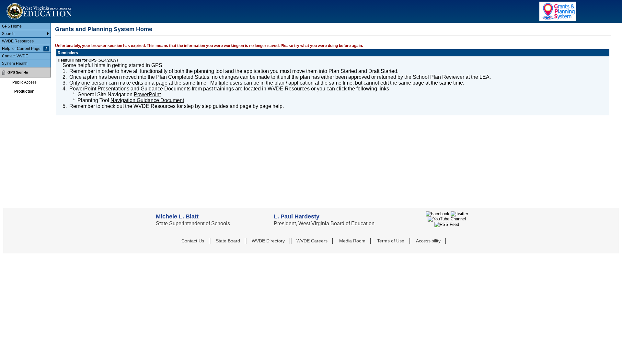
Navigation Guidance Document (147, 100)
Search (8, 33)
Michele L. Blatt (177, 216)
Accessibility (428, 240)
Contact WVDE (15, 56)
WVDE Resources (18, 41)
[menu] (25, 45)
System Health (15, 63)
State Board (228, 240)
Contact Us (192, 240)
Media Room (352, 240)
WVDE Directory (268, 240)
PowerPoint (147, 94)
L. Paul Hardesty (296, 216)
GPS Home (12, 26)
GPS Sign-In (17, 72)
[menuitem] (25, 26)
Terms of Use (390, 240)
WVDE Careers (312, 240)
